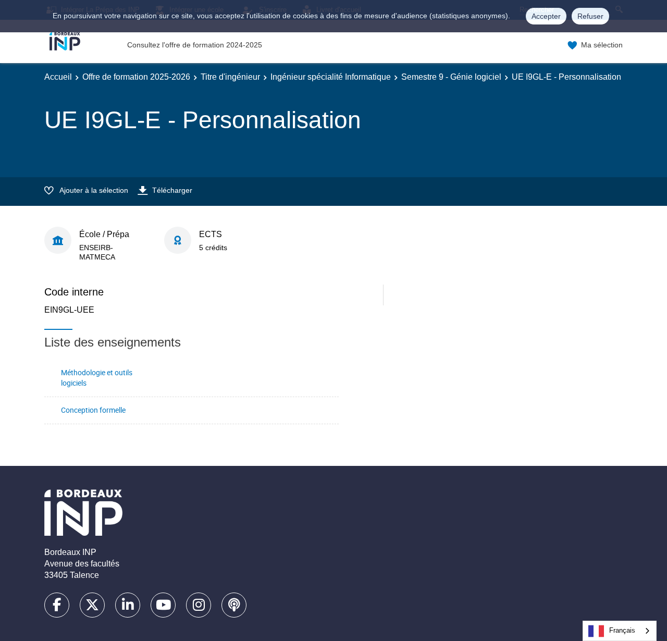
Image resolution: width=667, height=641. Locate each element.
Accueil (58, 76)
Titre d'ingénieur (230, 76)
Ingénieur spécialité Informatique (330, 76)
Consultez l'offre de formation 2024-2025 (194, 45)
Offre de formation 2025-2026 (136, 76)
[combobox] (620, 631)
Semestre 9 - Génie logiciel (451, 76)
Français (622, 630)
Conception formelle (93, 410)
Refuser (590, 16)
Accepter (546, 16)
